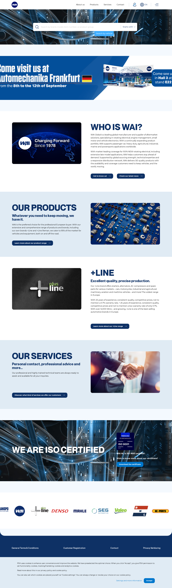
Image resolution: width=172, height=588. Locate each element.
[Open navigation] (156, 4)
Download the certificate (130, 464)
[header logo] (15, 4)
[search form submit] (37, 27)
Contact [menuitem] (120, 5)
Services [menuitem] (107, 5)
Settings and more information (129, 581)
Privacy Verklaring (151, 548)
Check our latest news (128, 176)
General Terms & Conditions (25, 548)
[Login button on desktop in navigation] (134, 4)
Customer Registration (74, 548)
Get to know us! (100, 176)
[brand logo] (16, 511)
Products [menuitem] (94, 5)
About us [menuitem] (80, 5)
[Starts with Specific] (129, 27)
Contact (114, 548)
